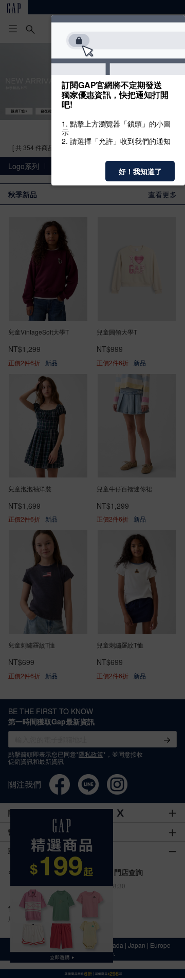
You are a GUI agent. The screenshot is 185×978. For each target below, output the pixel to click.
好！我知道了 (140, 171)
